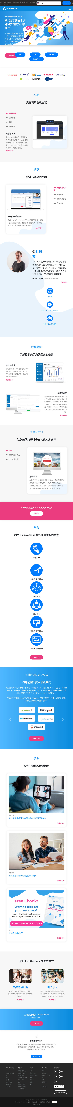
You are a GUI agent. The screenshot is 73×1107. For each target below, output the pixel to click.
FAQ (31, 1071)
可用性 (8, 1080)
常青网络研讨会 (22, 1071)
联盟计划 (44, 1082)
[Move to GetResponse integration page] (27, 718)
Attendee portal (22, 1089)
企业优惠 (44, 1073)
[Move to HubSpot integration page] (46, 710)
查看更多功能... (22, 1086)
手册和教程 (33, 1073)
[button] (10, 719)
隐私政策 (34, 1102)
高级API (32, 1080)
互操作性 (8, 1084)
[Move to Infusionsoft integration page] (27, 710)
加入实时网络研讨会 (61, 1092)
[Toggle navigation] (69, 9)
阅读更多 (9, 151)
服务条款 (17, 1102)
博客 (31, 1082)
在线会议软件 (21, 1084)
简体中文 (37, 1104)
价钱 (43, 1071)
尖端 (31, 1084)
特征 (7, 1077)
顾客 (43, 1080)
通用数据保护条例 (45, 1102)
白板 (19, 1082)
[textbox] (49, 3)
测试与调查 (21, 1075)
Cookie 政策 (26, 1102)
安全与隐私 (9, 1082)
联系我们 (44, 1086)
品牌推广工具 (21, 1073)
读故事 (63, 282)
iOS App (8, 1086)
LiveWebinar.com (9, 9)
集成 (31, 1077)
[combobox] (48, 3)
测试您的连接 (33, 1075)
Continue (66, 3)
